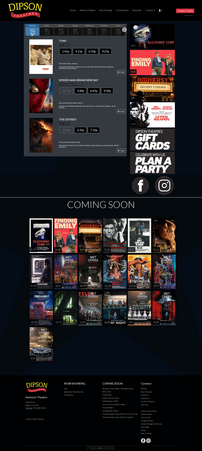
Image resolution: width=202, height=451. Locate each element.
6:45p (93, 90)
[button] (160, 10)
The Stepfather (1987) (110, 411)
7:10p (93, 130)
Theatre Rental (146, 414)
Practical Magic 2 (108, 408)
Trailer (121, 72)
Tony (66, 389)
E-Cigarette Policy (147, 421)
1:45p (65, 51)
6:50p (92, 51)
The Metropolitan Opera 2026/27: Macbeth (117, 417)
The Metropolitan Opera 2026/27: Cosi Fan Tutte (119, 414)
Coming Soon (122, 10)
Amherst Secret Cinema (110, 398)
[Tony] (41, 56)
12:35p (66, 90)
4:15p (78, 51)
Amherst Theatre (87, 10)
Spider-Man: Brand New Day (74, 392)
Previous (26, 29)
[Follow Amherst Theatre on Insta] (148, 440)
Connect (149, 10)
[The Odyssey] (41, 135)
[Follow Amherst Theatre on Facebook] (143, 440)
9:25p (105, 51)
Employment (145, 398)
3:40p (80, 90)
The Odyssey (69, 395)
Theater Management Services (151, 424)
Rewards (144, 389)
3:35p (80, 130)
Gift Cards (144, 405)
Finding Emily (107, 395)
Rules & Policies (146, 433)
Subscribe (137, 10)
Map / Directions (147, 392)
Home (73, 10)
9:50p (107, 90)
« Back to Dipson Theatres (35, 419)
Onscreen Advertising (148, 411)
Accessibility (145, 427)
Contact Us (145, 395)
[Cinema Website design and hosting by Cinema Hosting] (101, 448)
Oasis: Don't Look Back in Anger (113, 404)
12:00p (66, 130)
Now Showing (105, 10)
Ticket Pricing (145, 417)
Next (124, 29)
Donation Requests (148, 401)
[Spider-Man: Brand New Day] (41, 95)
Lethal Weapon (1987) (110, 401)
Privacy (143, 430)
